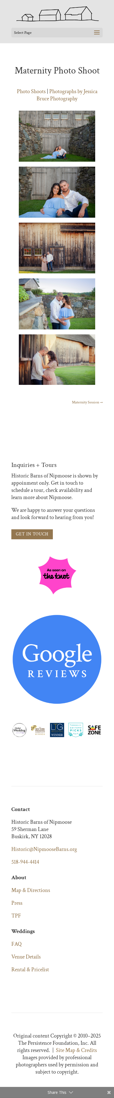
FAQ (16, 944)
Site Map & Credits (76, 1050)
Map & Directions (30, 890)
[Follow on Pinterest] (37, 986)
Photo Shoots (31, 91)
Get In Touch (32, 534)
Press (16, 903)
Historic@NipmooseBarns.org (44, 849)
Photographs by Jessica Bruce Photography (67, 95)
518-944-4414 (25, 862)
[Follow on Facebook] (15, 986)
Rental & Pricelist (30, 969)
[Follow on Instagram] (26, 986)
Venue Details (26, 956)
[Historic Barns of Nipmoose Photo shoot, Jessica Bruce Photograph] (57, 161)
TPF (16, 915)
